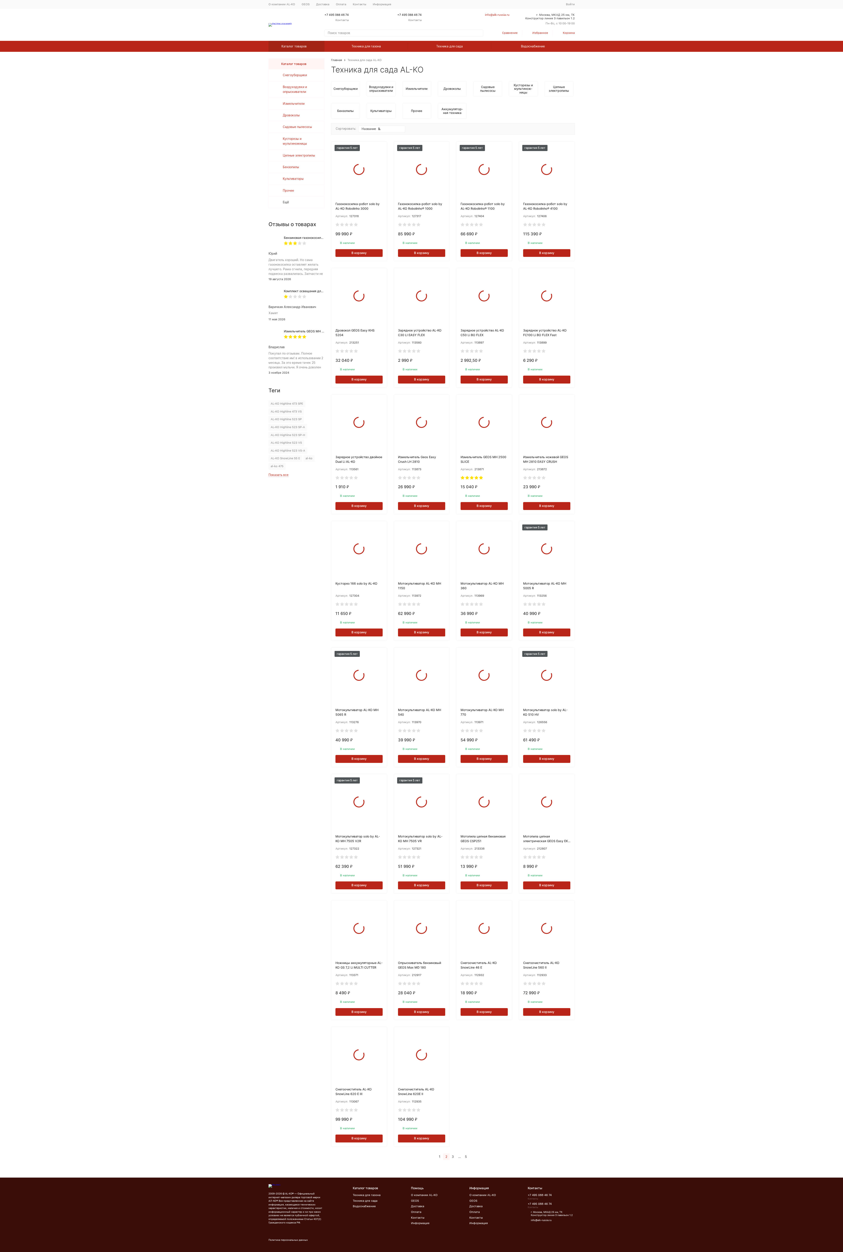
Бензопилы (291, 167)
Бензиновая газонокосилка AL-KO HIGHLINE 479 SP (322, 238)
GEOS (306, 4)
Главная (336, 60)
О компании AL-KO (281, 4)
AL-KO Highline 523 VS (286, 442)
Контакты (359, 4)
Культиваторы (293, 178)
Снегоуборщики (295, 75)
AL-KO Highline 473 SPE (287, 403)
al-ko (309, 458)
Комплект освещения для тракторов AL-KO (317, 291)
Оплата (341, 4)
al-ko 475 (277, 466)
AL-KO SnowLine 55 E (285, 458)
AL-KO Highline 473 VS (286, 411)
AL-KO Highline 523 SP (286, 419)
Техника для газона (366, 46)
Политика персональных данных (288, 1240)
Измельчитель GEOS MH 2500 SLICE (311, 331)
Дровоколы (291, 115)
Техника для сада (449, 46)
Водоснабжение (533, 46)
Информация (420, 1223)
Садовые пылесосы (297, 127)
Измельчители (293, 103)
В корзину (359, 253)
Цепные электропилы (299, 155)
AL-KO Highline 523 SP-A (288, 427)
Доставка (322, 4)
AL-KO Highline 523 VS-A (288, 450)
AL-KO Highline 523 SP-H (288, 435)
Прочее (288, 190)
